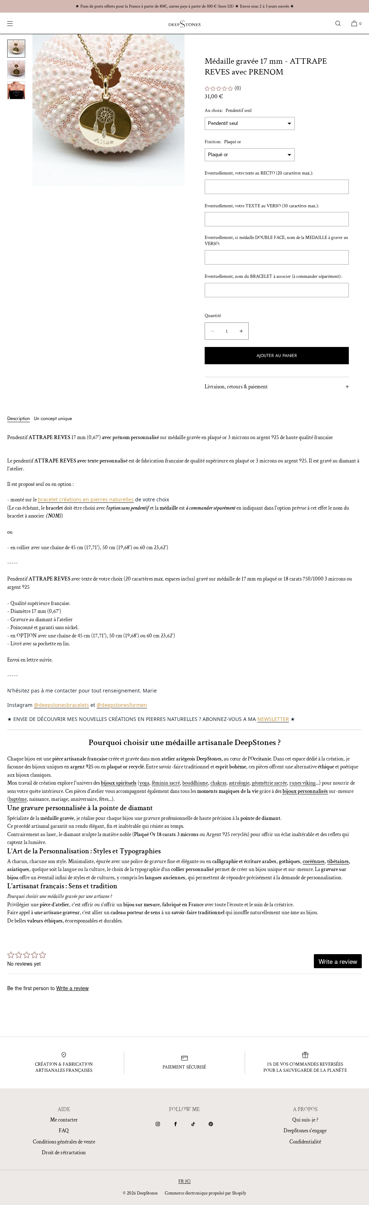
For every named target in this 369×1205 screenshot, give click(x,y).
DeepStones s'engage (305, 1130)
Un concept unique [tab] (53, 418)
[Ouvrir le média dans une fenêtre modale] (108, 110)
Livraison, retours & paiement (236, 386)
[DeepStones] (184, 23)
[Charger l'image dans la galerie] (16, 49)
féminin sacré (166, 783)
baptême (18, 799)
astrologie (239, 783)
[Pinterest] (211, 1124)
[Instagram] (158, 1124)
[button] (338, 23)
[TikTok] (193, 1124)
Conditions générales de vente (64, 1141)
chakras (218, 783)
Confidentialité (305, 1141)
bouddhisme (195, 783)
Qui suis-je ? (305, 1119)
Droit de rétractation (64, 1152)
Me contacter (64, 1119)
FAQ (64, 1130)
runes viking (302, 783)
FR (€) (184, 1181)
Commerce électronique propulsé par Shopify (205, 1193)
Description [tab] (18, 418)
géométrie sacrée (269, 783)
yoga (144, 783)
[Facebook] (175, 1124)
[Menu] (16, 23)
